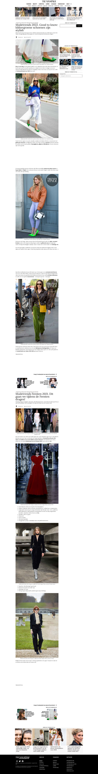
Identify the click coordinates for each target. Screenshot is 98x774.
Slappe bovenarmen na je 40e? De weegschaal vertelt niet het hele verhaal (76, 68)
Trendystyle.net (18, 22)
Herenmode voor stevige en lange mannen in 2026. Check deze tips (57, 19)
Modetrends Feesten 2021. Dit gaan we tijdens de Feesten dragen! (29, 383)
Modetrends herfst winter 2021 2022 (32, 22)
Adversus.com (70, 770)
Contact (41, 762)
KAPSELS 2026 (50, 5)
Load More (37, 723)
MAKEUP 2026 (56, 5)
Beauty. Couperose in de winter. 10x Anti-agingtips (44, 382)
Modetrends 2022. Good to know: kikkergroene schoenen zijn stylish (45, 714)
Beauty (35, 3)
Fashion (28, 3)
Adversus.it (69, 767)
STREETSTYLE (34, 5)
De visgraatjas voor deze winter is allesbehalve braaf (64, 67)
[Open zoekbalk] (69, 4)
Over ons (41, 764)
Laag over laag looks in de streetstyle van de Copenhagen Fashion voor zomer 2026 (40, 749)
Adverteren (42, 769)
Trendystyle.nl (70, 765)
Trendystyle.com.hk (71, 764)
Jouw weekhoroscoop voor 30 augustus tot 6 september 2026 (65, 55)
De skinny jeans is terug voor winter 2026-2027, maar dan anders (76, 56)
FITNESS (29, 5)
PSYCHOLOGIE (67, 5)
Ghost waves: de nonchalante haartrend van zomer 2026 (40, 18)
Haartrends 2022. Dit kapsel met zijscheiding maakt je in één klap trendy (29, 714)
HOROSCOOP (39, 5)
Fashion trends (23, 22)
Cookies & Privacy (43, 765)
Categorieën (63, 73)
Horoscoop (61, 3)
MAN (68, 3)
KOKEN (61, 5)
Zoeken (79, 25)
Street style (56, 764)
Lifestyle (41, 3)
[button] (71, 4)
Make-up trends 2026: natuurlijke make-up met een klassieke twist (23, 749)
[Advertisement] (37, 157)
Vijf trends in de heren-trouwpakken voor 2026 (56, 748)
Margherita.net (70, 760)
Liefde (47, 3)
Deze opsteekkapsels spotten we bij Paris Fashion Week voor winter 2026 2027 (74, 749)
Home (40, 760)
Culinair (53, 3)
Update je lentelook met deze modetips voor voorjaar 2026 (23, 18)
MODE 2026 (45, 5)
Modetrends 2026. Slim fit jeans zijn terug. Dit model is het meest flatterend (74, 19)
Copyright (41, 767)
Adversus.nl (69, 769)
